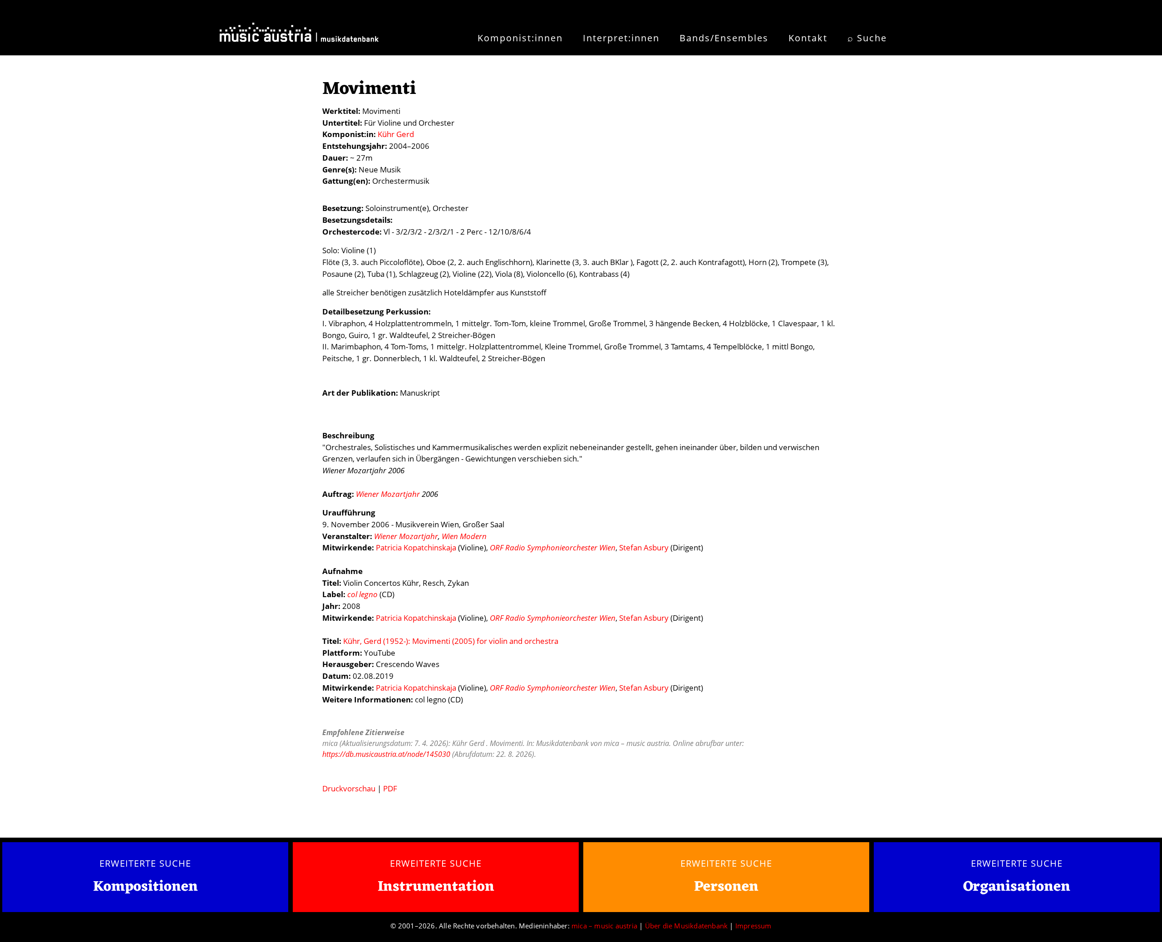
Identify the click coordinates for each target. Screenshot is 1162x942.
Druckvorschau (348, 788)
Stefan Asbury (644, 547)
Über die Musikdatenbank (686, 925)
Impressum (753, 925)
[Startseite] (299, 35)
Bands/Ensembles (723, 38)
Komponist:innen (520, 38)
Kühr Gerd (396, 134)
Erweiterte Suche (145, 863)
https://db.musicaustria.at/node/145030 (386, 754)
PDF (390, 788)
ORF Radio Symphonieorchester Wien (552, 547)
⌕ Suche (867, 38)
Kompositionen (145, 887)
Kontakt (807, 38)
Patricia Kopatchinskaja (416, 547)
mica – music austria (604, 925)
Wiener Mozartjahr (388, 494)
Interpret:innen (621, 38)
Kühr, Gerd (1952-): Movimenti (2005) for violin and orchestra (450, 641)
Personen (726, 887)
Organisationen (1016, 887)
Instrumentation (436, 887)
